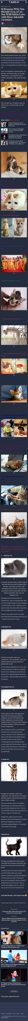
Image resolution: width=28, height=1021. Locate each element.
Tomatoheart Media (8, 1016)
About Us (3, 1013)
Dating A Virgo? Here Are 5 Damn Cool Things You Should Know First (17, 124)
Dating (4, 942)
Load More (14, 991)
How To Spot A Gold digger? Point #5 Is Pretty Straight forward (16, 130)
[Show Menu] (1, 2)
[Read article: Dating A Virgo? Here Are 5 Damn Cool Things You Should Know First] (4, 124)
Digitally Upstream (4, 1017)
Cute (9, 6)
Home (2, 6)
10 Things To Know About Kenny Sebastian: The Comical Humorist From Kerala (18, 136)
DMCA (18, 1013)
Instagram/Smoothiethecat (19, 902)
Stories (6, 6)
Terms (14, 1013)
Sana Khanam (9, 23)
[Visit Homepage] (14, 2)
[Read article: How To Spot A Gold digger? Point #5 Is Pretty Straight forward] (4, 130)
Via (14, 99)
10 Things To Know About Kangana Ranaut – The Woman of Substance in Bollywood (17, 142)
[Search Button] (26, 2)
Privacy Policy (9, 1013)
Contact (22, 1013)
